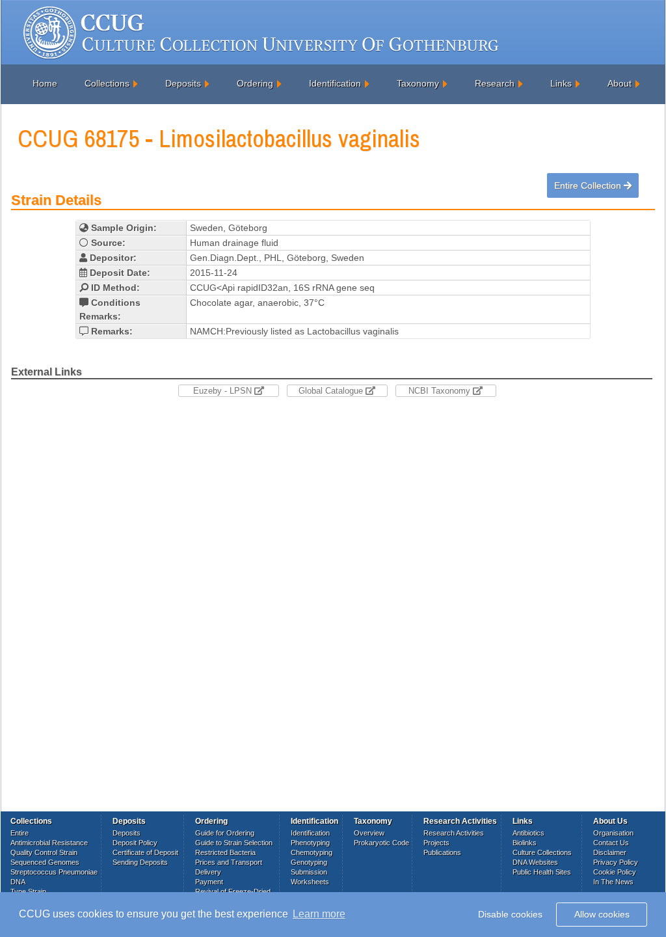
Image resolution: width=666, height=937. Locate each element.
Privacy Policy (615, 862)
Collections (107, 83)
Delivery (208, 872)
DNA (17, 882)
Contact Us (611, 843)
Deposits (183, 83)
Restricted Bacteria (225, 852)
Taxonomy (418, 83)
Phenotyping (310, 843)
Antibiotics (528, 833)
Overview (369, 833)
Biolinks (525, 843)
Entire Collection (589, 185)
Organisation (613, 833)
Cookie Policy (614, 872)
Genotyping (309, 862)
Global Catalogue (332, 391)
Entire (19, 833)
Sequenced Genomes (44, 862)
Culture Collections (542, 852)
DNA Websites (535, 862)
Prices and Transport (228, 862)
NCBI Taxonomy (440, 391)
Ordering (255, 83)
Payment (209, 882)
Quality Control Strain (43, 852)
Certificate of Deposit (145, 852)
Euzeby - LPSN (223, 391)
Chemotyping (311, 852)
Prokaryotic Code (381, 843)
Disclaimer (609, 852)
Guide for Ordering (224, 833)
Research (494, 83)
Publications (442, 852)
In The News (613, 882)
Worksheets (310, 882)
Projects (436, 843)
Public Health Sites (542, 872)
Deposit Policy (135, 843)
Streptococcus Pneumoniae (54, 872)
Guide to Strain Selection (234, 843)
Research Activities (453, 833)
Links (561, 83)
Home (45, 83)
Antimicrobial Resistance (49, 843)
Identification (335, 83)
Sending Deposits (140, 862)
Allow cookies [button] (602, 914)
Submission (309, 872)
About (619, 83)
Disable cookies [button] (510, 914)
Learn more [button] (319, 913)
